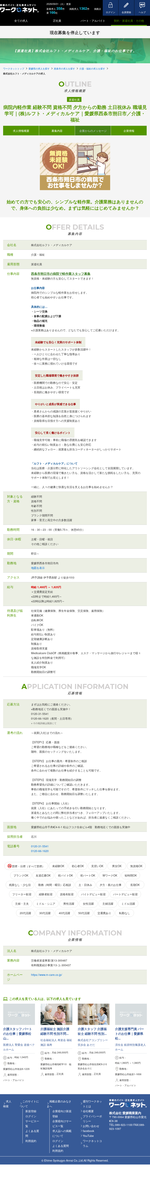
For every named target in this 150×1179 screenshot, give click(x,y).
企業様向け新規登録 (61, 1113)
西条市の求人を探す (64, 68)
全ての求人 (21, 21)
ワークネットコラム (92, 1143)
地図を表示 (38, 568)
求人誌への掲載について (61, 1133)
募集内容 (57, 131)
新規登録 (30, 1111)
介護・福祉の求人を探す (92, 68)
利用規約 (30, 1141)
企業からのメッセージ (93, 131)
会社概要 (88, 1111)
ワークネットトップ (13, 68)
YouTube (88, 1136)
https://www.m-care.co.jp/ (46, 975)
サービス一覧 (32, 1123)
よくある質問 (32, 1133)
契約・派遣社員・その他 (129, 21)
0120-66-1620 (40, 851)
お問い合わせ (91, 1126)
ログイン (30, 1116)
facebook (88, 1131)
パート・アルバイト (93, 21)
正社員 (57, 21)
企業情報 (128, 131)
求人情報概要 (21, 131)
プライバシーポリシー (92, 1118)
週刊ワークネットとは (92, 1103)
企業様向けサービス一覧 (61, 1123)
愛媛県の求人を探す (39, 68)
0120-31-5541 (40, 846)
